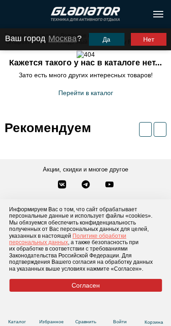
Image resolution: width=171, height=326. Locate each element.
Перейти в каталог (85, 92)
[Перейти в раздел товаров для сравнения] (85, 311)
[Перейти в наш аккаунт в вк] (63, 185)
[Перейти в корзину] (154, 311)
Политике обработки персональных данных (67, 239)
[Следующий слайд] (160, 129)
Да (106, 39)
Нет (148, 39)
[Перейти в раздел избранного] (51, 311)
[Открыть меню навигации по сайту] (158, 14)
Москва (62, 38)
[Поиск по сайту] (11, 14)
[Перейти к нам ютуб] (109, 185)
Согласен (86, 285)
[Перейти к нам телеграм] (87, 185)
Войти (120, 321)
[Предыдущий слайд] (145, 129)
